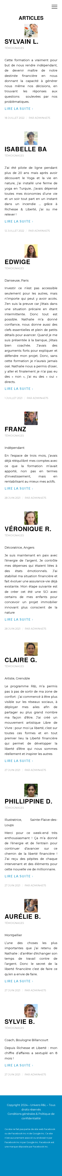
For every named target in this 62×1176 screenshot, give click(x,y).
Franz (15, 429)
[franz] (31, 418)
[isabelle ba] (31, 138)
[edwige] (31, 251)
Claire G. (21, 659)
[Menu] (52, 6)
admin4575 (42, 117)
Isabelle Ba (26, 149)
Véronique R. (28, 528)
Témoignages (14, 48)
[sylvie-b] (31, 1011)
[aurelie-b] (31, 905)
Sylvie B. (20, 1021)
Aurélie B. (23, 916)
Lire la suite (18, 108)
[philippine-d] (31, 790)
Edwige (17, 261)
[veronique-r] (31, 518)
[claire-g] (31, 649)
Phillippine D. (28, 801)
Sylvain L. (22, 41)
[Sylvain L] (31, 30)
